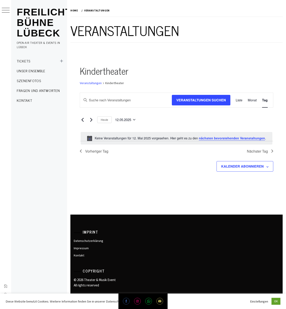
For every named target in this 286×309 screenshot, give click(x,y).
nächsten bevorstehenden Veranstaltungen (232, 138)
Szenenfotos (29, 80)
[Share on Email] (159, 301)
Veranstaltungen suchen (201, 100)
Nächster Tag (257, 151)
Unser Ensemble (31, 71)
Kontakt (24, 100)
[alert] (176, 138)
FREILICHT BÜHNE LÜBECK (44, 22)
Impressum (81, 248)
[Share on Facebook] (126, 301)
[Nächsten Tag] (91, 119)
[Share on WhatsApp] (148, 301)
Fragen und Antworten (38, 90)
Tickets (23, 61)
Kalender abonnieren (242, 166)
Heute (104, 119)
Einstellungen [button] (259, 301)
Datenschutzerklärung (88, 241)
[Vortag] (82, 119)
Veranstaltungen (91, 83)
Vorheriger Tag (96, 151)
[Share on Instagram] (137, 301)
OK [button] (276, 301)
